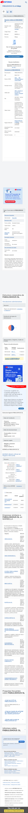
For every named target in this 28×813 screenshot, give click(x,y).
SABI (10, 755)
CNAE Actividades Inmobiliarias (10, 760)
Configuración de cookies (15, 784)
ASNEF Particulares (16, 755)
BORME (5, 756)
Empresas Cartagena (8, 770)
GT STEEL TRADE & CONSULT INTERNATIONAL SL (11, 572)
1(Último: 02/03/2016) (18, 480)
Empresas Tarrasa (16, 770)
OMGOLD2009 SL (8, 539)
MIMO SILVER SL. (8, 583)
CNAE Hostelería (20, 760)
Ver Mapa (17, 29)
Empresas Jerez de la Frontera (10, 771)
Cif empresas (16, 752)
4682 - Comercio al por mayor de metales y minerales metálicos (19, 92)
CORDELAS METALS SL (10, 618)
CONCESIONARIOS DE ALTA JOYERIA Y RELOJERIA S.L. (11, 678)
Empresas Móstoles (16, 772)
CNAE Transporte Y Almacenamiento (11, 765)
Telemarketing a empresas (9, 753)
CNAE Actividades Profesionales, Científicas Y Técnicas (12, 764)
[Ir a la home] (6, 2)
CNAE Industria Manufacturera (10, 762)
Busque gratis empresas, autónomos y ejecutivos (11, 744)
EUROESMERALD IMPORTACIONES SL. (9, 643)
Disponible (14, 218)
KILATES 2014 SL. (8, 602)
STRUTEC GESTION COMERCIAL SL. (9, 660)
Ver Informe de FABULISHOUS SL (14, 811)
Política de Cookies (6, 784)
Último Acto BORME (7, 233)
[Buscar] (26, 2)
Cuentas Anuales (11, 756)
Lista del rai (6, 755)
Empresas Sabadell (7, 772)
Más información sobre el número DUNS (19, 79)
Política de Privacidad (15, 782)
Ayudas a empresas (18, 753)
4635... (16, 77)
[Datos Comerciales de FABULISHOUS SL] (7, 11)
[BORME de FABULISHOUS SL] (11, 11)
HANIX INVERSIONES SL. (10, 555)
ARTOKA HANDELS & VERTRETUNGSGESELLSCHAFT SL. (12, 630)
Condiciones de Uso (6, 782)
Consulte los (12, 359)
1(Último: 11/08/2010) (18, 465)
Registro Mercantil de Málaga (18, 121)
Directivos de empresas (8, 752)
